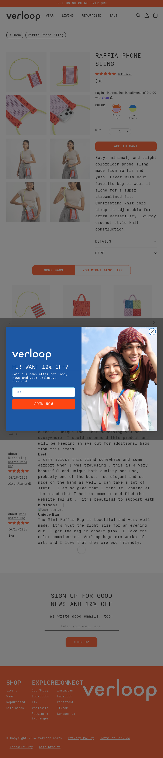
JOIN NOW (43, 404)
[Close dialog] (152, 331)
